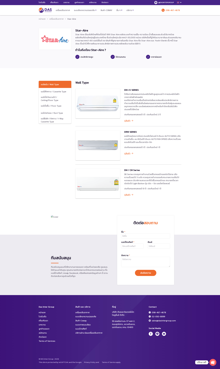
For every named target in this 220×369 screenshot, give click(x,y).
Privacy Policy (89, 362)
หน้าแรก (42, 18)
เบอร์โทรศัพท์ (127, 242)
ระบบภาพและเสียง (83, 324)
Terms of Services (47, 340)
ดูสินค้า (127, 120)
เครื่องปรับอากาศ (63, 10)
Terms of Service (109, 362)
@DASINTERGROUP (166, 2)
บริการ (129, 10)
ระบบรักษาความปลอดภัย (84, 10)
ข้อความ (125, 255)
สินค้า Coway (106, 10)
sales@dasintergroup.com (164, 320)
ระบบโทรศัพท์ (81, 328)
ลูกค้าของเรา (79, 2)
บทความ (66, 2)
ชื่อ (123, 231)
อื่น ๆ (118, 10)
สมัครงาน (92, 2)
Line (157, 334)
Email (164, 334)
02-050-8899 (158, 316)
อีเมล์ (150, 242)
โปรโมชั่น (42, 2)
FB (151, 334)
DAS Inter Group (45, 10)
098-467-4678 (173, 10)
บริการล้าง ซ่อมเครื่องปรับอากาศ (88, 332)
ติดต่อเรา (104, 2)
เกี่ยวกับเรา (54, 2)
